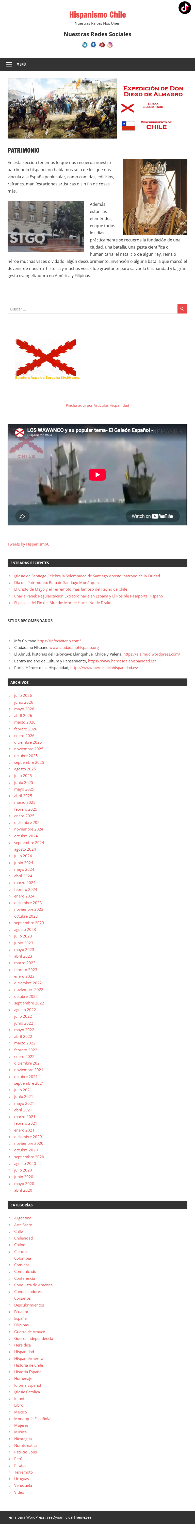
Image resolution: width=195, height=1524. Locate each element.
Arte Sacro (23, 1224)
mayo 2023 (24, 949)
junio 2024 (23, 862)
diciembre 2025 (28, 742)
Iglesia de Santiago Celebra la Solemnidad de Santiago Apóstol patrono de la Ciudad (87, 575)
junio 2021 (23, 1096)
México (20, 1411)
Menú (21, 64)
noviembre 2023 (28, 909)
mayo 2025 (24, 789)
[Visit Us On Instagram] (110, 47)
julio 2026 (23, 695)
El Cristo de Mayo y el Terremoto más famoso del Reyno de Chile (70, 589)
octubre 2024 (26, 835)
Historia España (27, 1371)
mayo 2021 (24, 1103)
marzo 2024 (25, 882)
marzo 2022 (25, 1042)
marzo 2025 (25, 802)
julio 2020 (23, 1170)
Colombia (22, 1258)
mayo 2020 (24, 1183)
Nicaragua (23, 1438)
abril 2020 (23, 1190)
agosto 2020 (25, 1163)
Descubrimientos (29, 1305)
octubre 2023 (26, 916)
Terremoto (23, 1472)
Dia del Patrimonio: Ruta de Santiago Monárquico (57, 582)
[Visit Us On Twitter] (85, 47)
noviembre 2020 (28, 1143)
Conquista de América (33, 1284)
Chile (18, 1231)
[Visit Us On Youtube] (102, 47)
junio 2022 (23, 1023)
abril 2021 (23, 1109)
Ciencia (20, 1251)
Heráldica (22, 1345)
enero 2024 (24, 896)
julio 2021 (23, 1089)
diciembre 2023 (28, 902)
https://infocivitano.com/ (59, 640)
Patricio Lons (25, 1451)
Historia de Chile (28, 1365)
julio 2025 (23, 775)
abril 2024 (23, 875)
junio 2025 (23, 782)
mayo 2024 (24, 869)
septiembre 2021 (29, 1083)
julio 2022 (23, 1016)
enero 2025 (24, 815)
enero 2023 (24, 976)
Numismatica (25, 1445)
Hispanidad (24, 1351)
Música (20, 1431)
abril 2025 (23, 795)
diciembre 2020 (28, 1136)
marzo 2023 (25, 962)
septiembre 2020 (29, 1156)
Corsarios (22, 1298)
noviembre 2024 (28, 829)
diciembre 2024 (28, 822)
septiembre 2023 (29, 922)
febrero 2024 (25, 889)
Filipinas (21, 1324)
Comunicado (25, 1271)
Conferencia (24, 1278)
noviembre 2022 (28, 989)
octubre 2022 (26, 996)
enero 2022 (24, 1056)
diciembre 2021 (28, 1063)
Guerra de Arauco (29, 1331)
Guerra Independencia (33, 1338)
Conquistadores (28, 1291)
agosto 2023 (25, 929)
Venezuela (23, 1485)
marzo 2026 (25, 722)
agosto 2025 (25, 768)
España (20, 1318)
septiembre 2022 (29, 1002)
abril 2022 (23, 1036)
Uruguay (21, 1478)
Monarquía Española (32, 1418)
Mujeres (21, 1425)
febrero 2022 (25, 1049)
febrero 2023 (25, 969)
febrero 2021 (25, 1123)
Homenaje (23, 1378)
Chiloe (19, 1244)
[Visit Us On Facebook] (93, 47)
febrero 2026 (25, 728)
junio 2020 (23, 1176)
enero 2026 (24, 735)
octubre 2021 (26, 1076)
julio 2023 (23, 935)
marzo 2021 (25, 1116)
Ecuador (21, 1311)
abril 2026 (23, 715)
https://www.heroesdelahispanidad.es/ (122, 660)
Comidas (21, 1264)
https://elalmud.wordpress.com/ (151, 654)
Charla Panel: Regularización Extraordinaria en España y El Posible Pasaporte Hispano (88, 595)
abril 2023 (23, 956)
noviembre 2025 (28, 748)
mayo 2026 (24, 708)
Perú (18, 1458)
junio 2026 (23, 702)
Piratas (20, 1465)
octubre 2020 (26, 1149)
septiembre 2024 (29, 842)
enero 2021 (24, 1130)
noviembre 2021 (28, 1069)
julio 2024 (23, 855)
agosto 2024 (25, 849)
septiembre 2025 (29, 762)
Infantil (20, 1398)
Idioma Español (27, 1385)
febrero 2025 (25, 809)
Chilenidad (23, 1238)
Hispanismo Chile (97, 14)
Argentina (22, 1217)
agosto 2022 (25, 1009)
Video (19, 1492)
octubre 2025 (26, 755)
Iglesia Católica (27, 1391)
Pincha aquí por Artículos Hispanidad (97, 405)
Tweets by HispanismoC (28, 544)
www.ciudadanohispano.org (74, 647)
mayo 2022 (24, 1029)
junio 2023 (23, 942)
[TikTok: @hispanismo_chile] (184, 8)
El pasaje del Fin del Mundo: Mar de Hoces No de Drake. (63, 602)
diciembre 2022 (28, 982)
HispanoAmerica (28, 1358)
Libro (18, 1405)
